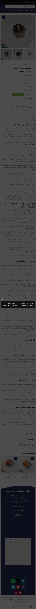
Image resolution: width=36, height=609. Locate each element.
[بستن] (2, 299)
